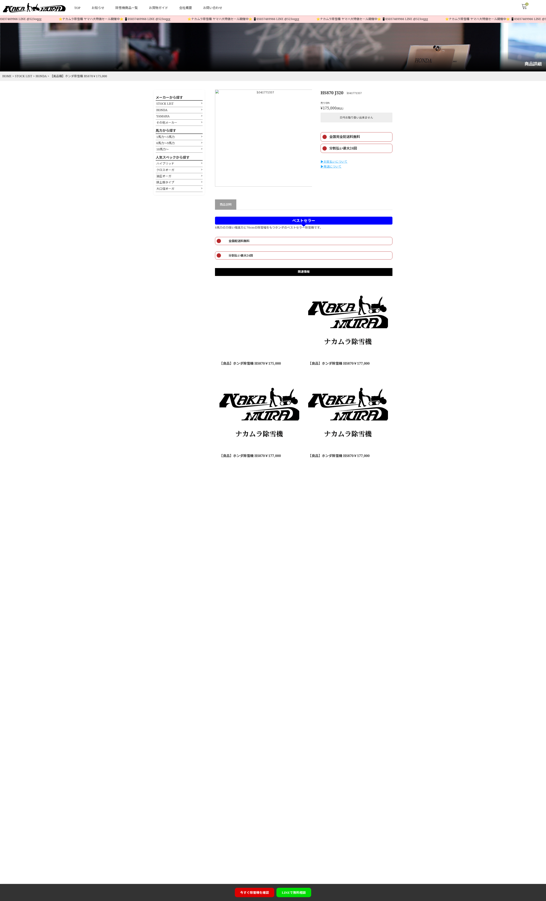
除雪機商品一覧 (126, 8)
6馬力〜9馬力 (165, 143)
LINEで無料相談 (294, 892)
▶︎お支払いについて (334, 162)
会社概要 (185, 8)
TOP (77, 8)
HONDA (161, 110)
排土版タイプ (165, 182)
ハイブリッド (165, 163)
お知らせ (97, 8)
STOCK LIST (165, 104)
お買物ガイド (158, 8)
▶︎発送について (331, 166)
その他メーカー (166, 122)
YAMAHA (163, 116)
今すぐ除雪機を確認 (254, 892)
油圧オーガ (163, 176)
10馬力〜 (162, 149)
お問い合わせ (212, 8)
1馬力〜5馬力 (165, 137)
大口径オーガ (165, 189)
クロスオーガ (165, 170)
